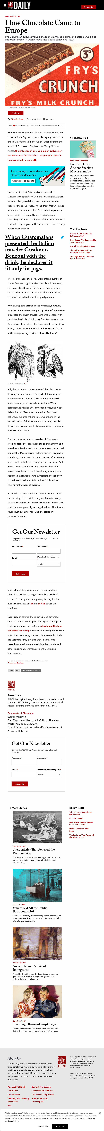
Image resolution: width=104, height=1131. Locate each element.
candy (11, 670)
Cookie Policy (13, 1121)
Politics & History (13, 16)
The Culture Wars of (81, 251)
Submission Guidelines (42, 1090)
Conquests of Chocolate (21, 713)
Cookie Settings (43, 1126)
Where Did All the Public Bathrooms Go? (81, 234)
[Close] (100, 1113)
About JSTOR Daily (17, 1086)
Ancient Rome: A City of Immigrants (29, 968)
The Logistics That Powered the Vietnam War (82, 257)
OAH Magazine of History (31, 670)
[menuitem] (88, 7)
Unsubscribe (14, 1094)
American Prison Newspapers (39, 1100)
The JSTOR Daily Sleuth (42, 1094)
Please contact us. (16, 662)
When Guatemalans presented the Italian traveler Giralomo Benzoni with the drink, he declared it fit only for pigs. (29, 254)
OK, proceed (60, 1126)
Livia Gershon (17, 119)
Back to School (76, 818)
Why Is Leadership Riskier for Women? (80, 813)
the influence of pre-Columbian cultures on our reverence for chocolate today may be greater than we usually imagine (35, 155)
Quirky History (19, 904)
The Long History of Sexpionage (34, 1025)
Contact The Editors (41, 1086)
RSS (9, 1105)
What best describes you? (48, 558)
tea (31, 603)
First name (17, 546)
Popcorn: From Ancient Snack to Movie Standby (81, 168)
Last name (42, 546)
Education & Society (79, 161)
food (17, 670)
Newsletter (89, 7)
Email (15, 558)
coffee (41, 603)
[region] (52, 1120)
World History (19, 846)
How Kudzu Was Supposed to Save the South (83, 241)
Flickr (34, 107)
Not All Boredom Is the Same (82, 246)
